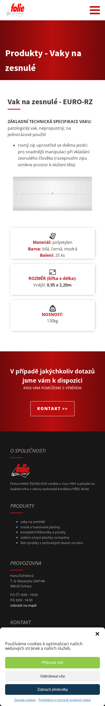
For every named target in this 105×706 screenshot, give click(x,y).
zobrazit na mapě (23, 605)
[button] (97, 633)
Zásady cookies (25, 700)
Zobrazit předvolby (52, 689)
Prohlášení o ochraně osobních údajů (64, 700)
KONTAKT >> (52, 408)
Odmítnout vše (52, 676)
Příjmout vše (52, 662)
